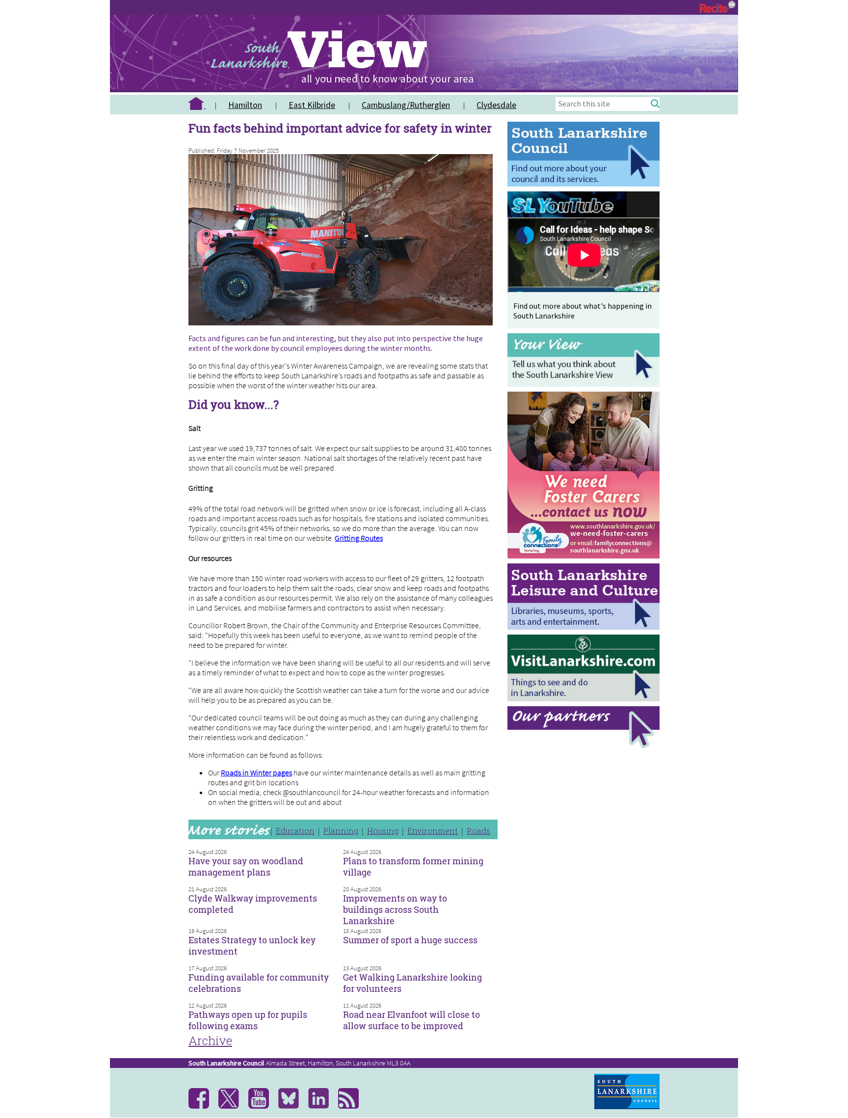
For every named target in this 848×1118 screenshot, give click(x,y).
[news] (352, 1106)
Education (295, 830)
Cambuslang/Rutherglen (406, 105)
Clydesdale (496, 105)
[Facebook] (202, 1106)
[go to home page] (200, 105)
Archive (210, 1040)
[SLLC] (585, 627)
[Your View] (585, 384)
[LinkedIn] (322, 1106)
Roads (478, 830)
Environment (432, 830)
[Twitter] (232, 1106)
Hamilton (245, 105)
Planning (340, 830)
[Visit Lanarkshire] (585, 698)
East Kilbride (312, 105)
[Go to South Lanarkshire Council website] (585, 184)
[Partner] (585, 746)
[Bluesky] (292, 1106)
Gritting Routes (359, 538)
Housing (382, 830)
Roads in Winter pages (256, 772)
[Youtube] (262, 1106)
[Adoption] (585, 561)
